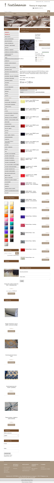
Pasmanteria (8, 124)
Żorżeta (7, 186)
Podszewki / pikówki (10, 126)
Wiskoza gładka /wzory (11, 179)
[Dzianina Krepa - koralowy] (23, 225)
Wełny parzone (9, 177)
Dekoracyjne (8, 69)
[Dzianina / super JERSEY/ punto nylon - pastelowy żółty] (23, 101)
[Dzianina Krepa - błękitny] (23, 241)
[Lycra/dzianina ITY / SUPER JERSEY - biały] (23, 159)
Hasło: (5, 448)
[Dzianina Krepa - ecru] (23, 258)
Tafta (6, 149)
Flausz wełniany (9, 87)
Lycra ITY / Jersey (9, 115)
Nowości (7, 32)
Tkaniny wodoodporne (10, 166)
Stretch (7, 139)
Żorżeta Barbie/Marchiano (12, 190)
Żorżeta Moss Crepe (10, 188)
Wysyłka (15, 468)
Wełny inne (7, 175)
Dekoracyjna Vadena (10, 67)
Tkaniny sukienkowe (10, 162)
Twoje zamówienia (26, 467)
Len (6, 108)
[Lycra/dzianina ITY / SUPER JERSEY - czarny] (23, 167)
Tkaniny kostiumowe (10, 153)
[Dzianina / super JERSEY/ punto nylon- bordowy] (23, 150)
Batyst (6, 47)
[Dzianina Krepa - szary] (23, 233)
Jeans (6, 93)
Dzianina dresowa (9, 78)
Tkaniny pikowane (9, 158)
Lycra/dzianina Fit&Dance (11, 113)
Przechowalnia (25, 470)
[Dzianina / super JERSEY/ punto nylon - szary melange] (23, 142)
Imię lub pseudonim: (24, 271)
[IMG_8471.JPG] (27, 44)
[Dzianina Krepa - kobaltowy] (23, 216)
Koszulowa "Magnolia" (11, 102)
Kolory (7, 192)
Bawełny (7, 60)
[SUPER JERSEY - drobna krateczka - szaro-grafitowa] (23, 192)
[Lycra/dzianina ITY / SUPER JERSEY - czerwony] (23, 175)
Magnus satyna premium (11, 117)
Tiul (6, 151)
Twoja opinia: (22, 276)
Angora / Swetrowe (10, 45)
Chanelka (7, 65)
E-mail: (5, 443)
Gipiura (7, 91)
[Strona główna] (25, 5)
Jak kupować (7, 467)
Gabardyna (8, 89)
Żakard (7, 184)
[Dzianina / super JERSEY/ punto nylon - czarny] (23, 117)
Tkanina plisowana (10, 160)
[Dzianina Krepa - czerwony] (23, 250)
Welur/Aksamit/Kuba (10, 173)
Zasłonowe (8, 182)
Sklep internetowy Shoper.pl (27, 482)
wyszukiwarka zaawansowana (13, 255)
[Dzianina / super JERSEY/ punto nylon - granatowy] (23, 134)
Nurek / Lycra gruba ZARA (11, 119)
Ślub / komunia (8, 147)
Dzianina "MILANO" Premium (11, 76)
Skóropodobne (9, 137)
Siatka (6, 132)
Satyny (6, 130)
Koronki (7, 100)
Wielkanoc (7, 36)
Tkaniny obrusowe (9, 155)
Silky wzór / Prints (9, 135)
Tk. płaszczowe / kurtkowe (12, 164)
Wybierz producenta (8, 433)
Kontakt (43, 467)
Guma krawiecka (9, 43)
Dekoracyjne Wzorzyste (11, 71)
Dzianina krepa (9, 80)
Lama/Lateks (8, 106)
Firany (6, 84)
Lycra (6, 111)
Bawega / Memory (9, 49)
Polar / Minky (8, 128)
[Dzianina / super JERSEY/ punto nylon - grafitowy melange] (23, 109)
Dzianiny (7, 82)
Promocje (7, 34)
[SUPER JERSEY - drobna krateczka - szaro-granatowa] (23, 200)
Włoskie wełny (8, 41)
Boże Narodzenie (9, 38)
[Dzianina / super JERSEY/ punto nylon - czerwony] (23, 126)
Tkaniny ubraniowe (10, 171)
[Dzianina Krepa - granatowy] (23, 208)
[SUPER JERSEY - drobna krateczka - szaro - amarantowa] (23, 183)
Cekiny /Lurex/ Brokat (10, 63)
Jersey (6, 95)
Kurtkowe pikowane (10, 104)
